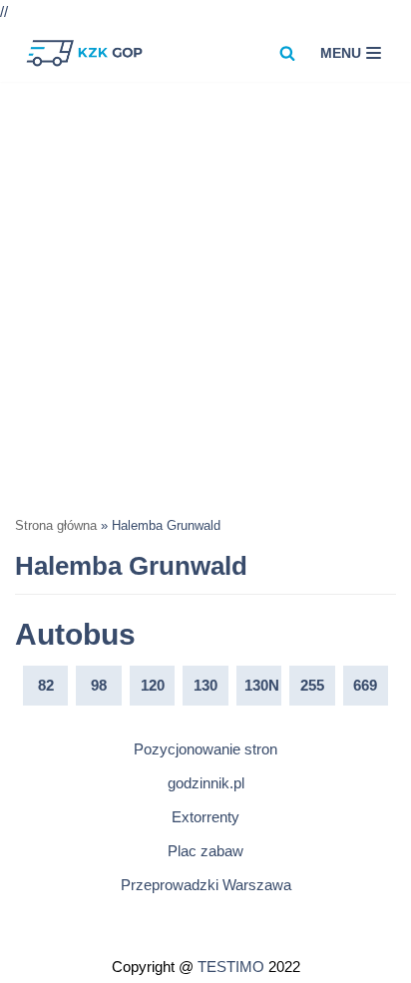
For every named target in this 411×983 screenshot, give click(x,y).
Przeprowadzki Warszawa (206, 884)
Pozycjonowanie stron (205, 748)
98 (99, 685)
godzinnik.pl (206, 782)
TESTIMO (231, 966)
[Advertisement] (205, 297)
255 (312, 685)
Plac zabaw (205, 850)
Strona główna (56, 526)
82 (46, 685)
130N (261, 685)
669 (365, 685)
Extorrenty (205, 816)
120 (153, 685)
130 (205, 685)
